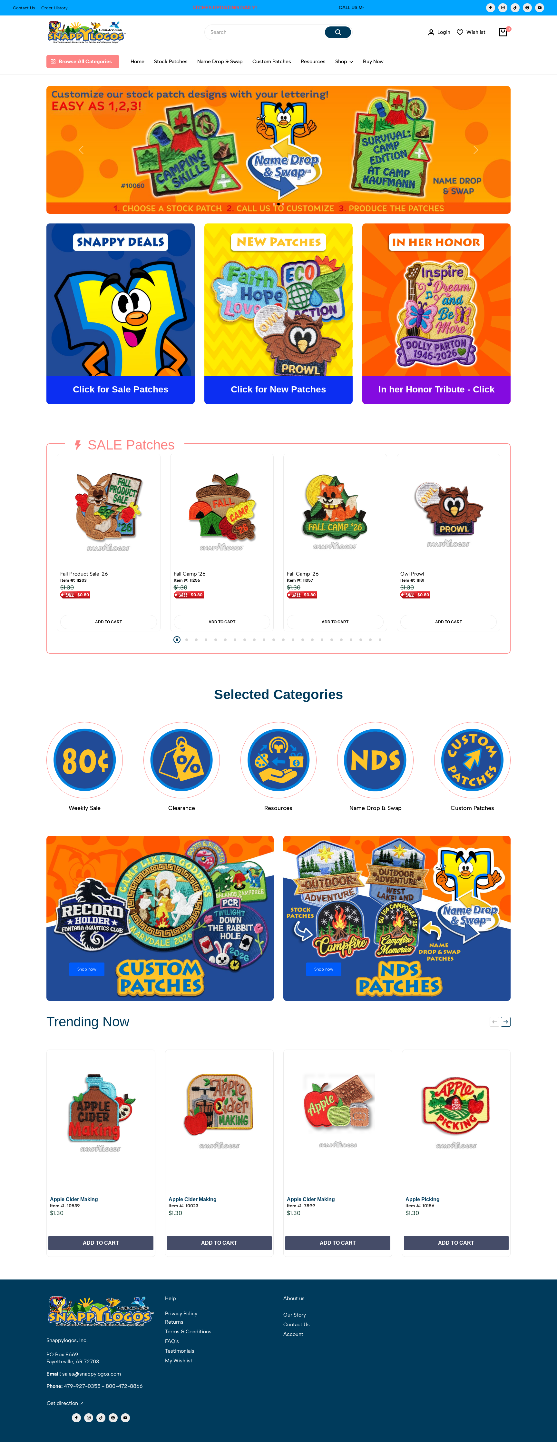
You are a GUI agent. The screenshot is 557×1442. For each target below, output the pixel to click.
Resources (313, 61)
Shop (341, 61)
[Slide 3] (283, 204)
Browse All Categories (85, 61)
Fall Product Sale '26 (84, 574)
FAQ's (172, 1341)
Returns (174, 1322)
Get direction (62, 1403)
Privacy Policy (181, 1313)
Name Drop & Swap (220, 61)
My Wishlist (178, 1361)
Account (293, 1334)
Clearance (181, 808)
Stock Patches (171, 61)
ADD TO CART (108, 622)
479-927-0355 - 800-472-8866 (103, 1386)
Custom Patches (271, 61)
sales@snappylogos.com (91, 1374)
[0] (503, 32)
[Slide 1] (274, 204)
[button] (177, 639)
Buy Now (373, 61)
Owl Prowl (412, 574)
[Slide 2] (278, 204)
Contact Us (24, 7)
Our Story (294, 1315)
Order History (54, 7)
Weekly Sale (85, 808)
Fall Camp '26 (190, 574)
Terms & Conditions (188, 1331)
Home (137, 61)
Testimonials (179, 1351)
